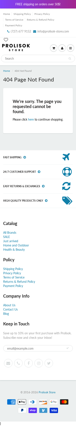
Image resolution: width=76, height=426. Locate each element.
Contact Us (10, 309)
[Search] (69, 58)
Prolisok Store (47, 392)
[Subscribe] (67, 348)
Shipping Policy (22, 13)
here (31, 119)
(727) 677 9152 (21, 31)
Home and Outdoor (16, 245)
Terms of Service (14, 19)
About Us (9, 305)
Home (6, 13)
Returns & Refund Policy (40, 19)
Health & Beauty (14, 249)
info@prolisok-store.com (53, 31)
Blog (6, 313)
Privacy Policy (42, 13)
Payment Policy (13, 25)
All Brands (9, 232)
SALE (6, 237)
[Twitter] (49, 363)
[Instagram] (38, 363)
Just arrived (10, 241)
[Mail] (8, 363)
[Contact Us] (18, 363)
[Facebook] (28, 363)
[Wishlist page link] (6, 40)
